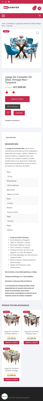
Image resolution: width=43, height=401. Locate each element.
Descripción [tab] (11, 137)
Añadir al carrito (17, 99)
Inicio (3, 23)
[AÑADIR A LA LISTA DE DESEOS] (8, 112)
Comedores (11, 23)
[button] (37, 32)
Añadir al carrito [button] (11, 342)
